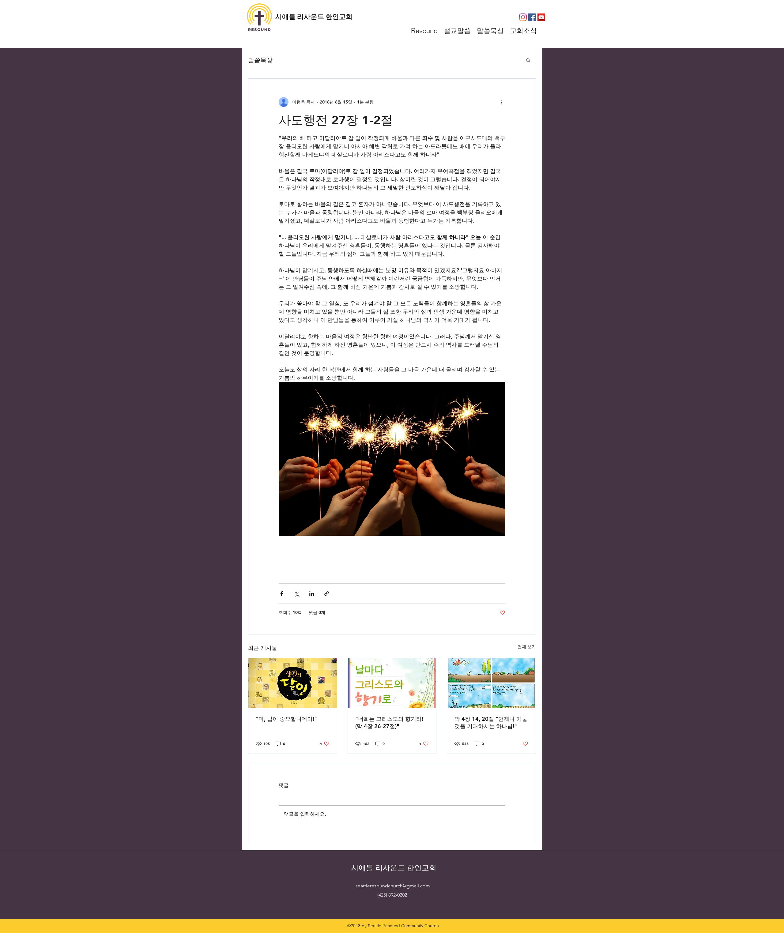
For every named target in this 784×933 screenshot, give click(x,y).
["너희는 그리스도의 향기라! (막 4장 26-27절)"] (392, 683)
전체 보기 (527, 646)
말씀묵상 (260, 60)
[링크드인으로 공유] (312, 593)
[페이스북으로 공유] (282, 593)
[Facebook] (532, 17)
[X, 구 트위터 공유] (297, 593)
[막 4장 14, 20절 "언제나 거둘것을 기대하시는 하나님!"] (491, 683)
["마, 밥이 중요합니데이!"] (292, 683)
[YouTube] (541, 17)
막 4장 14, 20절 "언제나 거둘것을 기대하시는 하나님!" (490, 722)
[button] (528, 60)
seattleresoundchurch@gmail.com (393, 886)
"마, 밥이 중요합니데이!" (286, 718)
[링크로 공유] (327, 593)
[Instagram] (523, 17)
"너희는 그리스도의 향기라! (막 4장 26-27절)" (389, 722)
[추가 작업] (501, 102)
